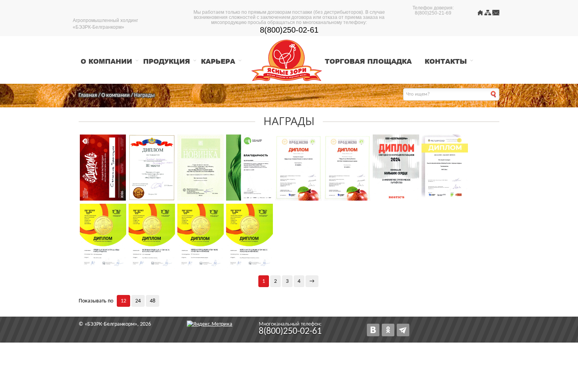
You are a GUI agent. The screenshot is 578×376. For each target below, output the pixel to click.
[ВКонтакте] (373, 330)
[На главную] (480, 14)
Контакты (446, 61)
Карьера (218, 61)
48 (152, 301)
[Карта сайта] (487, 14)
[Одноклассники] (388, 330)
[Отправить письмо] (495, 14)
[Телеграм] (403, 330)
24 (138, 301)
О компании (106, 61)
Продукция (166, 61)
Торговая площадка (368, 61)
